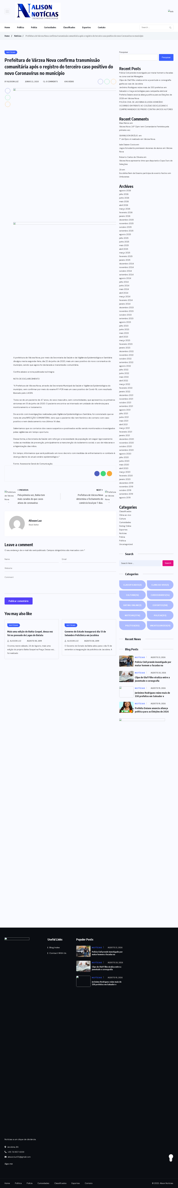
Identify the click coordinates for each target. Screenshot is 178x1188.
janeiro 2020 (125, 479)
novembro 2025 (126, 223)
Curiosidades (50, 27)
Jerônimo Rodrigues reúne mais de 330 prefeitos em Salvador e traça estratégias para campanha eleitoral (143, 89)
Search (168, 563)
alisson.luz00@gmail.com (19, 1157)
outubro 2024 (125, 271)
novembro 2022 (126, 355)
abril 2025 (123, 249)
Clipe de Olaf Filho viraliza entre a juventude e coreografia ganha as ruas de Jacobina (145, 82)
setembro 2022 (126, 362)
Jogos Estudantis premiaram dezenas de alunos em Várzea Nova (145, 150)
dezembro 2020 (126, 439)
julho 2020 (124, 457)
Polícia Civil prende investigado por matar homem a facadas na (107, 953)
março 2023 (124, 340)
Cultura (122, 518)
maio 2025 (124, 245)
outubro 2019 (125, 490)
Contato (101, 27)
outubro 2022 (125, 358)
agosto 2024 (125, 278)
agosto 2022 (125, 366)
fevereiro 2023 (126, 344)
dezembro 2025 (126, 220)
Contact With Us (57, 953)
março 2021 (124, 428)
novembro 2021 (126, 399)
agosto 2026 (125, 190)
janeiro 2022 (124, 391)
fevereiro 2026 (126, 212)
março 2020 (124, 472)
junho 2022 (124, 373)
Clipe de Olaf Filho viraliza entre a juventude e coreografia (106, 968)
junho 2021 (124, 417)
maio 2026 (124, 201)
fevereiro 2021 (125, 432)
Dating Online (125, 526)
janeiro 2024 (124, 304)
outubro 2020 (125, 446)
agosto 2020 (125, 453)
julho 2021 (123, 413)
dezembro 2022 (126, 351)
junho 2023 (124, 329)
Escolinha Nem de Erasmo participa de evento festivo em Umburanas (145, 175)
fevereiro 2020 (126, 475)
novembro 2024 (126, 267)
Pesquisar (123, 52)
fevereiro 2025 (126, 256)
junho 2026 (124, 198)
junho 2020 (124, 461)
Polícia (34, 27)
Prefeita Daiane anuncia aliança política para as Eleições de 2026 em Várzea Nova (145, 96)
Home (7, 27)
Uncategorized (126, 544)
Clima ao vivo (125, 515)
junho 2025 (124, 241)
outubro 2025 (125, 227)
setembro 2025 (126, 230)
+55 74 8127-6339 (15, 1152)
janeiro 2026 (124, 216)
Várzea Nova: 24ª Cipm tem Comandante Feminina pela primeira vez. (144, 128)
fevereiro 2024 (126, 300)
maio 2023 (124, 333)
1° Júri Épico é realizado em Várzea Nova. (137, 139)
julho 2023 (123, 326)
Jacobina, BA (13, 1147)
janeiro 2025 (124, 260)
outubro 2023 (125, 315)
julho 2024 (124, 282)
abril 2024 (123, 293)
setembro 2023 (126, 318)
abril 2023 (123, 336)
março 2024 (124, 296)
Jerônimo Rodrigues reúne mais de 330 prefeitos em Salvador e (106, 983)
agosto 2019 (125, 497)
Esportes (86, 27)
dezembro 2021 (126, 395)
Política (20, 27)
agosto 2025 (125, 234)
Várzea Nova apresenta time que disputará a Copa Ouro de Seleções (146, 162)
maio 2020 (124, 464)
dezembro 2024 (126, 263)
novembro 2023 (126, 311)
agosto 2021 (124, 410)
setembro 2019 (126, 494)
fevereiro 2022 (125, 388)
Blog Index (54, 947)
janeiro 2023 (124, 347)
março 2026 (124, 209)
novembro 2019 (126, 486)
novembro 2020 (126, 442)
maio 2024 (124, 289)
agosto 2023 (125, 322)
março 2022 (124, 384)
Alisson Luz (15, 641)
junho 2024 (124, 285)
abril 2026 (123, 205)
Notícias (17, 36)
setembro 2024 (126, 274)
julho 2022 (123, 369)
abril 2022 (123, 380)
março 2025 (124, 252)
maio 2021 (123, 421)
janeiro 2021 (124, 435)
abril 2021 (123, 424)
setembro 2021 (126, 406)
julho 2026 (123, 194)
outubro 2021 (125, 402)
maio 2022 (124, 377)
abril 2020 (123, 468)
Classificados (69, 27)
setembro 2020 (126, 450)
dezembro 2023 (126, 307)
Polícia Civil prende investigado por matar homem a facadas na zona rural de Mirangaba (146, 75)
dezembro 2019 (126, 483)
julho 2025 (123, 238)
